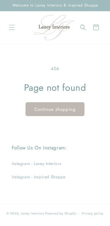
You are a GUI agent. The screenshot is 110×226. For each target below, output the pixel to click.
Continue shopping (55, 109)
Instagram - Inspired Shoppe (38, 177)
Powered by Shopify (60, 213)
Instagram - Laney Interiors (36, 163)
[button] (11, 27)
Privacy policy (93, 213)
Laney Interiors (32, 213)
